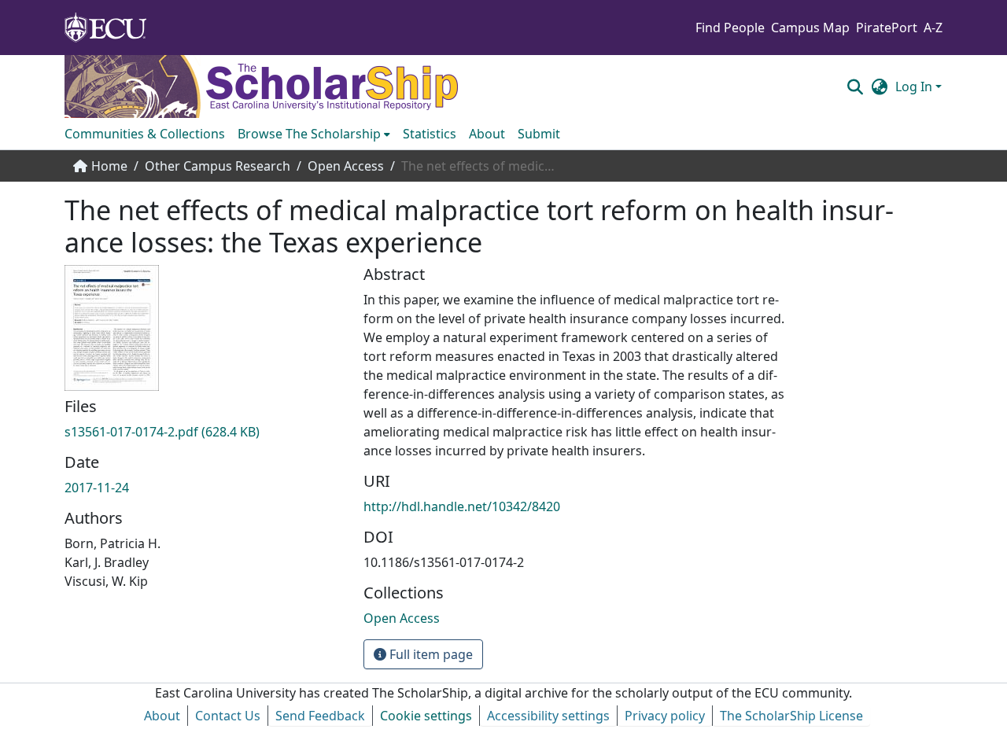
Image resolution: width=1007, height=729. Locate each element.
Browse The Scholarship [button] (309, 133)
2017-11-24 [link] (97, 487)
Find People (730, 27)
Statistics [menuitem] (429, 133)
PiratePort (886, 27)
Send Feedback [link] (320, 715)
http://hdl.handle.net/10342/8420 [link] (461, 506)
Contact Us (227, 715)
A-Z (933, 27)
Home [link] (109, 166)
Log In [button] (915, 86)
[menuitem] (314, 133)
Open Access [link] (346, 166)
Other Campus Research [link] (217, 166)
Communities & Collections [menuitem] (145, 133)
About (162, 715)
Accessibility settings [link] (548, 715)
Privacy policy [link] (665, 715)
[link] (205, 431)
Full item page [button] (429, 654)
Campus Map (810, 27)
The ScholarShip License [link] (791, 715)
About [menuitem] (487, 133)
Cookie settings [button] (426, 715)
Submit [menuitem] (539, 133)
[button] (855, 86)
